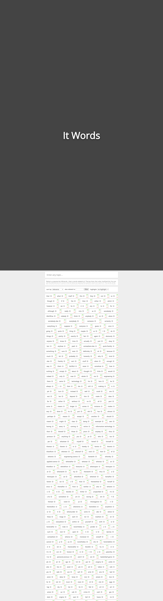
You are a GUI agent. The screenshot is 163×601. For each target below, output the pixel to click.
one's (90, 452)
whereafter (69, 462)
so (111, 296)
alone (110, 316)
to (101, 306)
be (111, 381)
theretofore (51, 507)
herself (109, 482)
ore (91, 557)
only (60, 376)
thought (86, 371)
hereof (93, 441)
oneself (98, 537)
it (81, 306)
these (49, 517)
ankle (110, 562)
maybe (83, 331)
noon (79, 582)
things (48, 336)
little (99, 371)
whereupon (94, 467)
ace (68, 572)
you (78, 436)
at (47, 472)
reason (65, 416)
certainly (108, 321)
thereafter (61, 487)
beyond (72, 396)
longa (61, 517)
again (96, 336)
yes (47, 572)
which (110, 301)
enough (109, 361)
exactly (73, 336)
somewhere (51, 537)
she (79, 386)
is (111, 386)
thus (101, 472)
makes (110, 406)
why (99, 356)
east (74, 597)
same (61, 381)
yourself (88, 522)
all (98, 401)
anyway (98, 431)
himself (108, 441)
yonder (92, 527)
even (73, 351)
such (49, 532)
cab (73, 592)
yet (48, 391)
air (57, 562)
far (48, 401)
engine (61, 597)
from (74, 487)
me (95, 376)
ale (47, 562)
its (69, 411)
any (91, 306)
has (98, 411)
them (59, 366)
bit (60, 356)
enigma (98, 562)
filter (86, 289)
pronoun (50, 436)
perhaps (50, 416)
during (88, 497)
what (59, 296)
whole (84, 376)
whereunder (71, 512)
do (111, 331)
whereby (108, 457)
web (58, 572)
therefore (49, 467)
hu (101, 547)
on (100, 316)
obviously (109, 336)
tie (79, 587)
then (84, 301)
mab (64, 527)
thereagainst (94, 502)
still (89, 386)
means (60, 406)
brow (73, 577)
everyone (82, 326)
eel (89, 567)
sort (72, 361)
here (101, 452)
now (71, 376)
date (48, 597)
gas (110, 592)
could (98, 391)
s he (48, 497)
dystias (108, 532)
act (111, 587)
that (47, 296)
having (48, 426)
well (86, 391)
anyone (49, 341)
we (62, 306)
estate (98, 577)
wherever (93, 477)
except (79, 416)
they (91, 296)
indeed (49, 376)
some (86, 512)
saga (110, 582)
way (48, 366)
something (50, 351)
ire (111, 597)
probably (72, 356)
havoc (99, 597)
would (110, 371)
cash (98, 592)
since (48, 487)
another (94, 416)
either (96, 301)
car (61, 592)
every (61, 426)
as (92, 311)
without (75, 401)
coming (73, 426)
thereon (49, 446)
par (87, 562)
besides (68, 492)
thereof (60, 431)
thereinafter (72, 547)
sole (111, 567)
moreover (83, 537)
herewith (91, 457)
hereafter (108, 477)
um (76, 497)
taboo (100, 567)
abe (97, 512)
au (69, 542)
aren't (80, 557)
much (49, 356)
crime (86, 592)
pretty (61, 336)
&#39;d (72, 366)
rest (48, 396)
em (101, 497)
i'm (47, 552)
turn (59, 391)
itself (70, 296)
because (109, 351)
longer (72, 406)
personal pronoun (63, 557)
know (62, 341)
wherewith (60, 472)
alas (47, 567)
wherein (109, 487)
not (102, 296)
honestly (87, 356)
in (73, 446)
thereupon (50, 477)
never (84, 366)
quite (60, 331)
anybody (88, 316)
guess (97, 326)
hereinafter (50, 527)
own (110, 421)
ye (88, 436)
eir (111, 517)
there (49, 381)
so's (57, 552)
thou (110, 431)
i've (48, 557)
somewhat (62, 497)
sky (58, 587)
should (109, 416)
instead (73, 391)
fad (90, 587)
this (81, 296)
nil (90, 582)
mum (68, 582)
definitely (86, 351)
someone (90, 321)
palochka (109, 552)
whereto (51, 457)
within (74, 522)
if (61, 301)
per (49, 441)
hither (82, 492)
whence (67, 537)
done (58, 411)
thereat (50, 502)
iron (85, 577)
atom (49, 577)
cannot (48, 542)
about (74, 371)
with (100, 522)
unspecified (97, 492)
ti (57, 512)
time (74, 341)
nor (85, 517)
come (48, 406)
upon (74, 532)
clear (73, 421)
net (57, 582)
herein (49, 482)
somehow (97, 366)
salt (79, 572)
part (110, 401)
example (98, 421)
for (111, 306)
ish (58, 547)
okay (110, 341)
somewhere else (88, 346)
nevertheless (78, 527)
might (61, 421)
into (80, 311)
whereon (64, 452)
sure (63, 351)
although (51, 311)
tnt (77, 562)
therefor (88, 547)
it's (111, 492)
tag (48, 587)
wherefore (77, 477)
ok (98, 351)
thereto (109, 446)
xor (61, 482)
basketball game (106, 557)
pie (79, 567)
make (98, 396)
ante (89, 572)
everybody (72, 321)
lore (110, 577)
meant (49, 421)
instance (97, 406)
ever (61, 532)
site (100, 582)
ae (64, 477)
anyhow (60, 346)
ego (67, 562)
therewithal (95, 482)
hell (86, 597)
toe (69, 587)
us (94, 331)
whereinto (76, 507)
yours (85, 431)
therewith (87, 472)
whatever (63, 441)
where (110, 512)
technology (75, 381)
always (48, 386)
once (110, 326)
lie (47, 582)
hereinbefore (108, 542)
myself (79, 441)
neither (86, 487)
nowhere (98, 517)
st (111, 547)
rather (60, 401)
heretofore (92, 507)
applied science (52, 462)
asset (69, 567)
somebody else (53, 321)
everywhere (60, 522)
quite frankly (107, 346)
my (74, 472)
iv (96, 532)
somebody (107, 311)
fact (85, 336)
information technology (104, 426)
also (97, 487)
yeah (73, 346)
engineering (108, 376)
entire (86, 426)
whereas (99, 462)
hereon (69, 552)
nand (65, 502)
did (89, 411)
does (110, 396)
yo (79, 502)
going (48, 331)
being (85, 421)
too (111, 436)
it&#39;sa (49, 316)
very (47, 411)
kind (110, 356)
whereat (85, 462)
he (71, 306)
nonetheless (81, 542)
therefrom (50, 452)
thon (48, 431)
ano (100, 572)
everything (51, 326)
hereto (97, 446)
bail (111, 572)
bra (58, 567)
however (49, 306)
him (85, 396)
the (72, 301)
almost (109, 411)
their (68, 386)
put (78, 411)
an (111, 462)
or (47, 512)
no (88, 401)
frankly (60, 361)
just (99, 341)
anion (49, 592)
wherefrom (64, 467)
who (99, 436)
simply (62, 371)
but (48, 346)
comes (84, 406)
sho (94, 542)
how (110, 366)
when (96, 361)
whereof (78, 452)
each (73, 517)
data (61, 577)
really (66, 311)
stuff (84, 361)
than (80, 482)
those (73, 431)
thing (71, 331)
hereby (84, 446)
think (76, 316)
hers (100, 381)
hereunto (79, 467)
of (111, 452)
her (60, 396)
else (48, 361)
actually (86, 341)
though (49, 301)
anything (65, 436)
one (110, 391)
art (100, 587)
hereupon (109, 467)
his (89, 381)
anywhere (108, 507)
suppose (67, 326)
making (101, 386)
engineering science (71, 457)
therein (62, 446)
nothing (49, 371)
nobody (63, 316)
